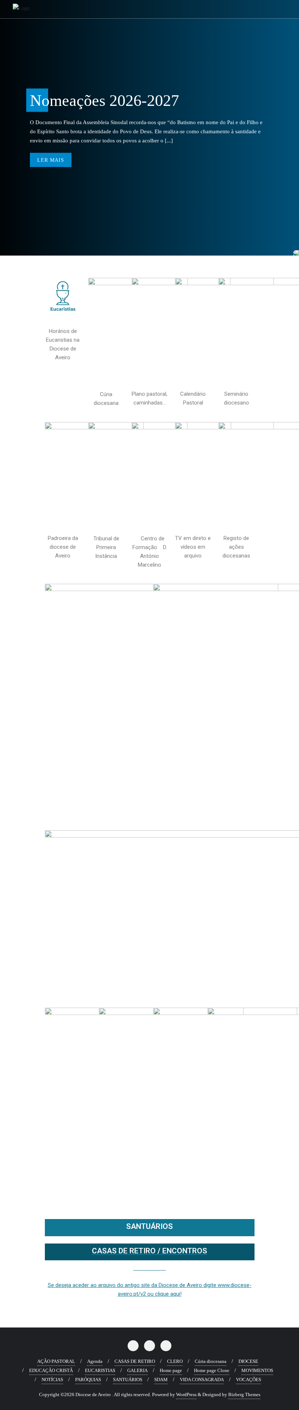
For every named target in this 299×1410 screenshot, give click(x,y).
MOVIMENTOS (257, 1370)
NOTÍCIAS (52, 1379)
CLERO (175, 1361)
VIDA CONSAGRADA (202, 1379)
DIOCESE (248, 1361)
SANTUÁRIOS (149, 1226)
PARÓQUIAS (88, 1379)
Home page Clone (211, 1370)
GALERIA (137, 1370)
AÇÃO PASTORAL (56, 1361)
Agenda (94, 1361)
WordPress (186, 1394)
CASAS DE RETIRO (134, 1361)
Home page (171, 1370)
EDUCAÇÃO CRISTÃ (51, 1370)
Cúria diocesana (210, 1361)
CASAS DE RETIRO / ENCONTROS (149, 1250)
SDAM (161, 1379)
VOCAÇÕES (248, 1379)
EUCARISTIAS (100, 1370)
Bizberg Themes (244, 1394)
